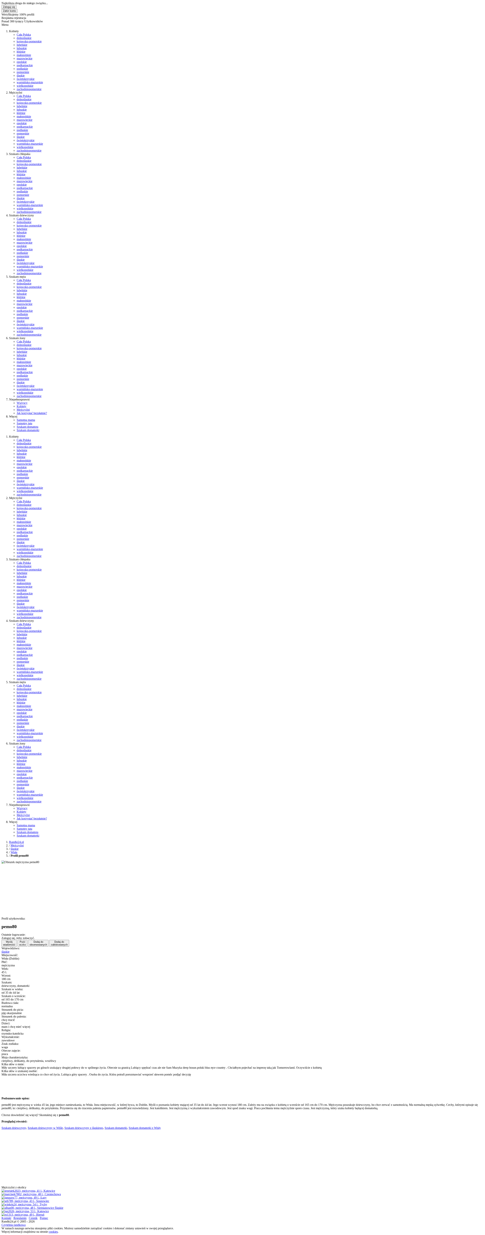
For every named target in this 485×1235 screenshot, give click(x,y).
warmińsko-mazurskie (30, 82)
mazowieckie (24, 58)
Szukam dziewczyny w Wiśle (45, 1127)
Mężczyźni (23, 409)
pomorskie (23, 72)
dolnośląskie (24, 38)
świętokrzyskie (25, 79)
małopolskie (24, 55)
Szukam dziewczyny (14, 1127)
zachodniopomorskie (29, 89)
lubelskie (22, 44)
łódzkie (21, 51)
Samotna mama (26, 420)
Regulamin (20, 1218)
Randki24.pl (16, 842)
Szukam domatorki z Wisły (145, 1127)
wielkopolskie (25, 85)
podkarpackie (25, 65)
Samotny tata (24, 423)
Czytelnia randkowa (14, 1224)
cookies (53, 1231)
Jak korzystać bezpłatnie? (32, 413)
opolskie (22, 61)
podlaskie (22, 68)
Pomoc (44, 1218)
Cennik (33, 1218)
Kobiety (21, 406)
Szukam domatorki (28, 430)
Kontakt (6, 1218)
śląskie (21, 75)
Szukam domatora (27, 426)
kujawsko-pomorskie (29, 41)
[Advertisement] (115, 890)
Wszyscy (22, 402)
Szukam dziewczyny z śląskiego (83, 1127)
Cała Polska (24, 34)
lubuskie (22, 48)
